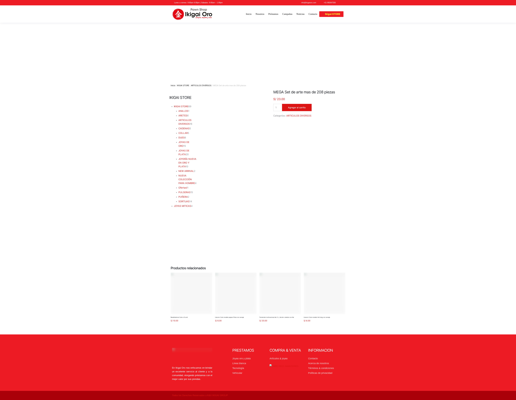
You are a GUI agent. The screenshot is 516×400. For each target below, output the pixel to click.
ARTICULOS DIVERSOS (201, 85)
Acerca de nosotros (318, 363)
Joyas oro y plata (241, 358)
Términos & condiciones (321, 368)
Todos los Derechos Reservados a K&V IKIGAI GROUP (200, 395)
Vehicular (237, 373)
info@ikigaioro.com (308, 3)
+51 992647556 (330, 3)
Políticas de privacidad (320, 373)
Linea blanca (239, 363)
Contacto (313, 358)
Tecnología (238, 368)
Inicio (173, 85)
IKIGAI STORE (183, 85)
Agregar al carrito (297, 107)
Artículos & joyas (279, 358)
